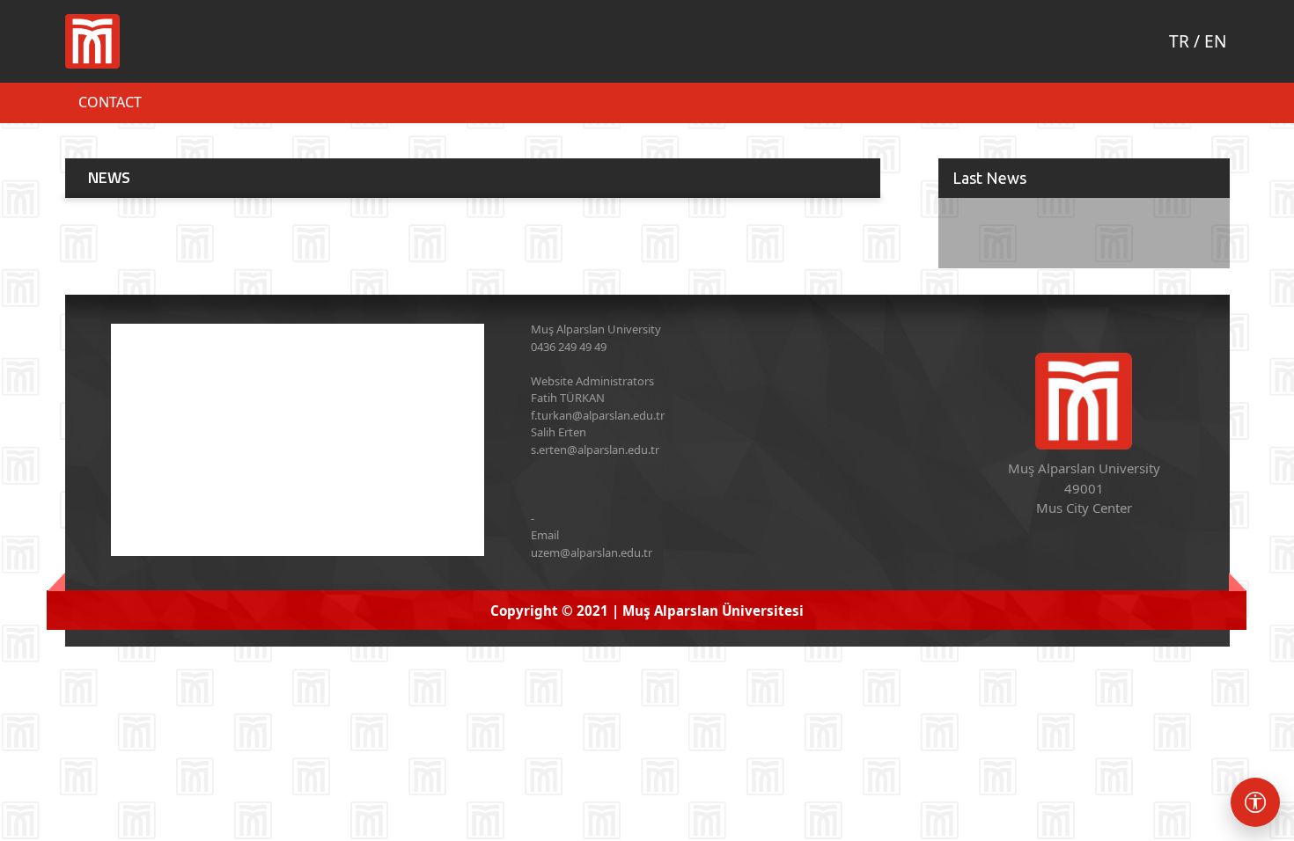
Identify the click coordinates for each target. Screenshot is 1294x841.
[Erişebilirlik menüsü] (1255, 802)
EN (1215, 41)
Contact (110, 102)
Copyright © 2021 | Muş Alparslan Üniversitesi (647, 610)
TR (1179, 41)
